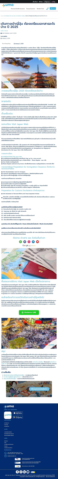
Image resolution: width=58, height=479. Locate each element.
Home (2, 15)
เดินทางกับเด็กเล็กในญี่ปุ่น (10, 379)
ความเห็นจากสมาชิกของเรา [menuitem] (8, 444)
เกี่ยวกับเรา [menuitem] (6, 441)
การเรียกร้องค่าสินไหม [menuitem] (8, 432)
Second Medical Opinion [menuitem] (9, 435)
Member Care (40, 8)
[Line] (20, 241)
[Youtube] (37, 241)
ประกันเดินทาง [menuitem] (6, 426)
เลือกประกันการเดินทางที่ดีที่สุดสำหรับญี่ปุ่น (14, 375)
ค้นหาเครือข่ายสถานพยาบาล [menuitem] (9, 433)
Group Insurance (30, 8)
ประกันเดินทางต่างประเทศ (9, 15)
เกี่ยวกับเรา (35, 1)
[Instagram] (29, 241)
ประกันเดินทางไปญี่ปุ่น (38, 362)
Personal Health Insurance (18, 8)
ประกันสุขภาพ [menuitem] (6, 423)
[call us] (47, 8)
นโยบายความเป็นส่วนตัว (50, 476)
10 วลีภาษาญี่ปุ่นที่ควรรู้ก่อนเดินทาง (12, 377)
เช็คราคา (53, 8)
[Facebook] (24, 241)
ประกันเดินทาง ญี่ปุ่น (20, 15)
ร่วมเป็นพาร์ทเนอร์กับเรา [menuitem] (8, 447)
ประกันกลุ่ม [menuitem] (6, 424)
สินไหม (41, 1)
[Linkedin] (33, 241)
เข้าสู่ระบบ (47, 1)
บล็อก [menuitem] (5, 442)
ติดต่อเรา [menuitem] (5, 446)
